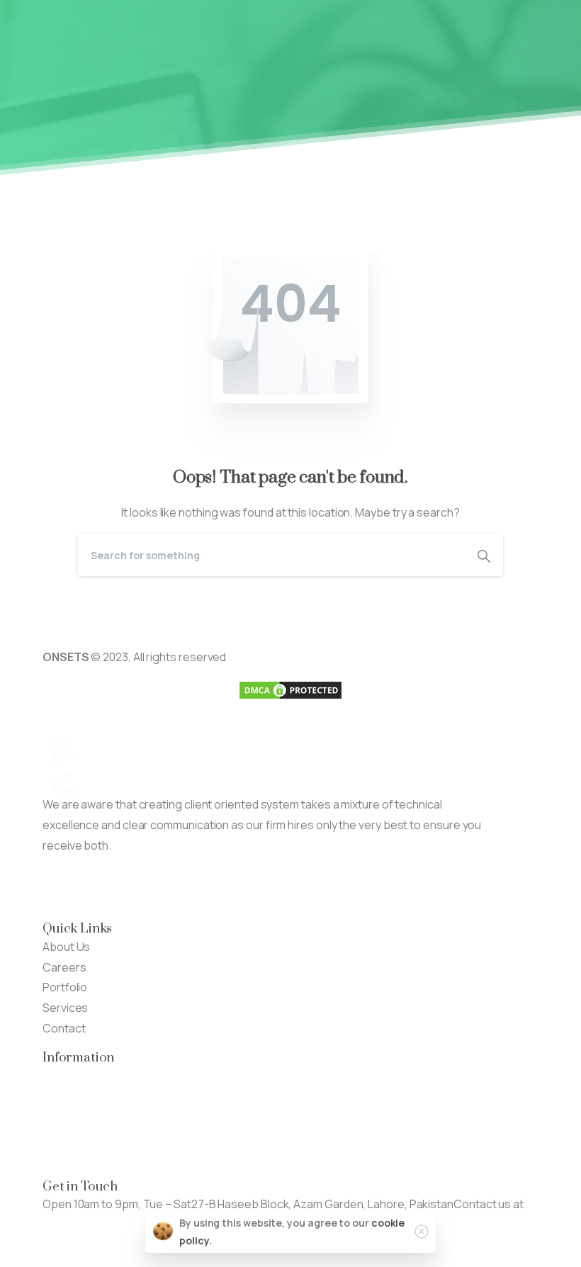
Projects (65, 1095)
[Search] (484, 555)
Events (61, 1116)
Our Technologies (89, 1075)
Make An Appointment (226, 887)
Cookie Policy (77, 1157)
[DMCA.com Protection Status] (290, 689)
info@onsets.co (84, 1224)
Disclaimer (69, 1136)
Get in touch (74, 1245)
